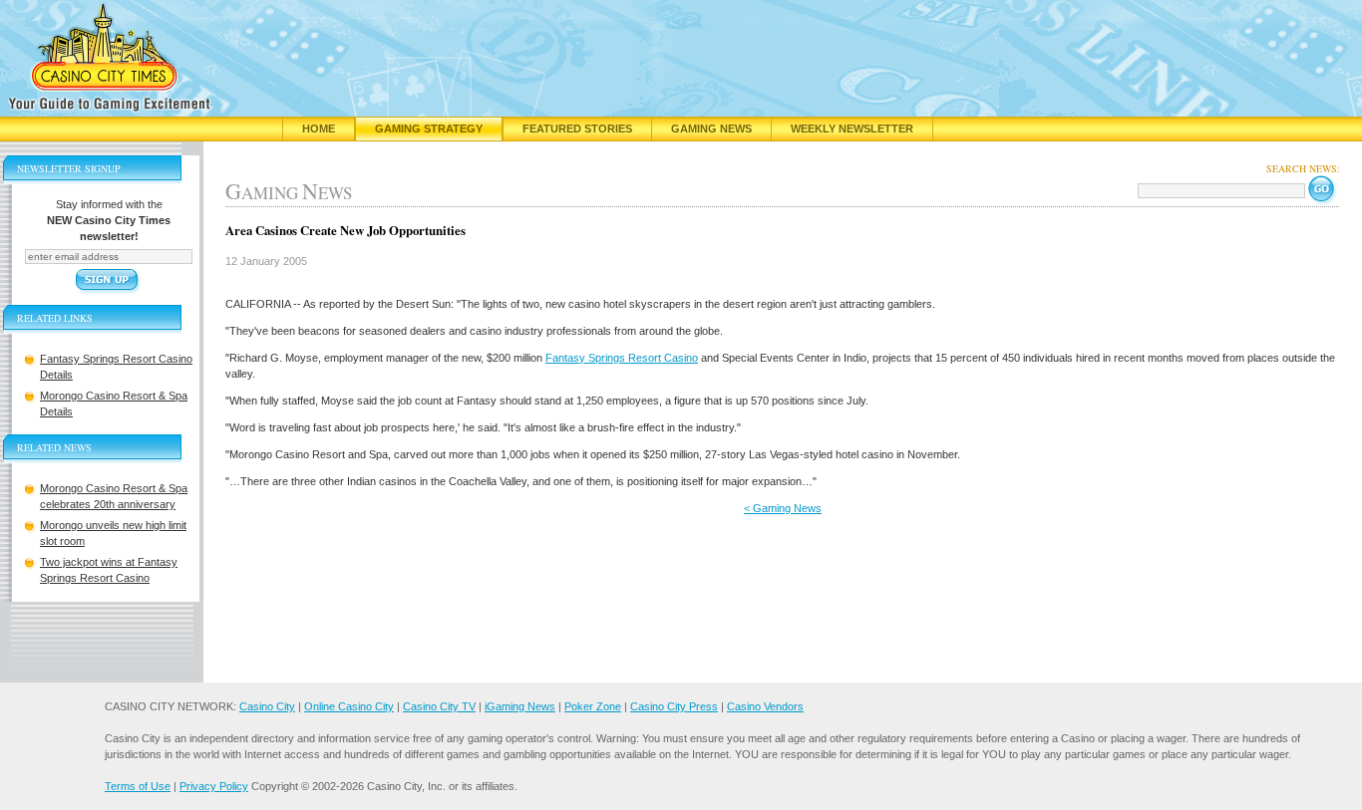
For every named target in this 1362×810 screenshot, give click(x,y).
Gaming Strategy (429, 129)
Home (318, 129)
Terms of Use (137, 786)
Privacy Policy (213, 786)
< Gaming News (783, 508)
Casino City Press (674, 706)
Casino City (267, 706)
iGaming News (520, 706)
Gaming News (711, 129)
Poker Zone (592, 706)
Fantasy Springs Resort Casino (621, 358)
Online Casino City (349, 706)
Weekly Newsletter (852, 129)
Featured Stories (577, 129)
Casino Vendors (765, 706)
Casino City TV (439, 706)
